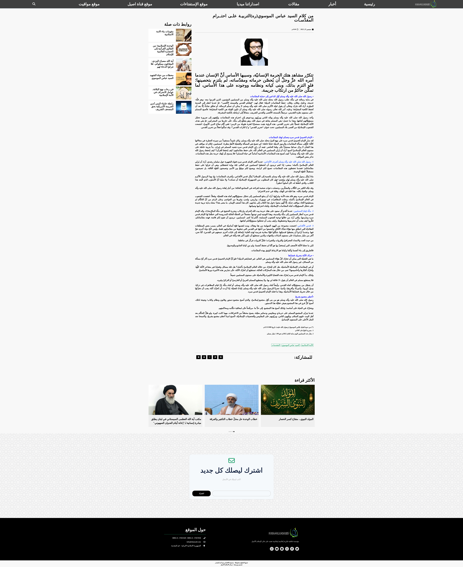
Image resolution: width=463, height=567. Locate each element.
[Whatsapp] (272, 549)
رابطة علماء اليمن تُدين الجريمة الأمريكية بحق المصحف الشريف (162, 106)
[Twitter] (297, 549)
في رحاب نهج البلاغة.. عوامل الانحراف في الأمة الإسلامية (163, 92)
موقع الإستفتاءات (194, 4)
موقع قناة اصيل (140, 4)
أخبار (332, 4)
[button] (34, 4)
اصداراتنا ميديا (248, 4)
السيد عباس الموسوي (290, 345)
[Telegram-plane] (282, 549)
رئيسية (369, 4)
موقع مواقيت (89, 4)
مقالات (293, 4)
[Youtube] (277, 549)
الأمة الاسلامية (307, 345)
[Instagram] (287, 549)
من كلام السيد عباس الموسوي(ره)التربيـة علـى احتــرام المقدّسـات (263, 17)
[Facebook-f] (292, 549)
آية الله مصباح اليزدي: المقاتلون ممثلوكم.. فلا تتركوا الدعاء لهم (162, 64)
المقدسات (276, 345)
